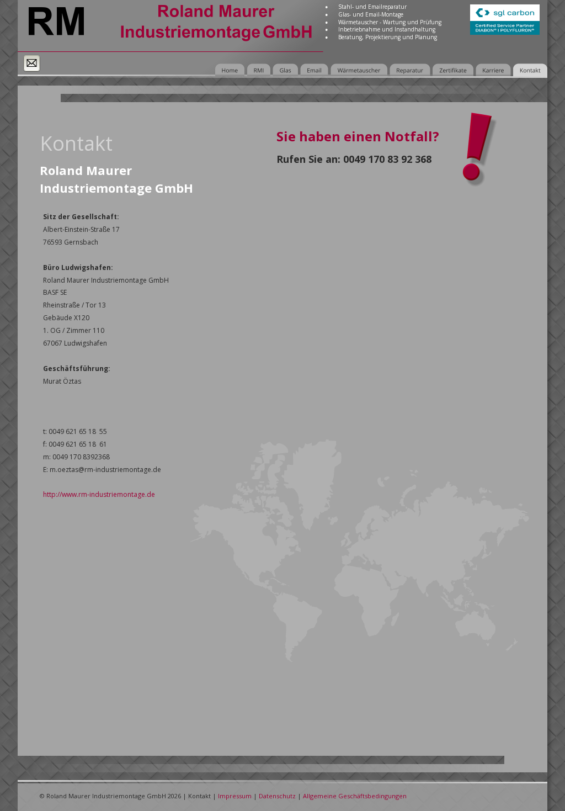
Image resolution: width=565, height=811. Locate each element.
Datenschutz (277, 796)
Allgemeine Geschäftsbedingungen (355, 796)
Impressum (235, 796)
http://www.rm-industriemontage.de (99, 494)
